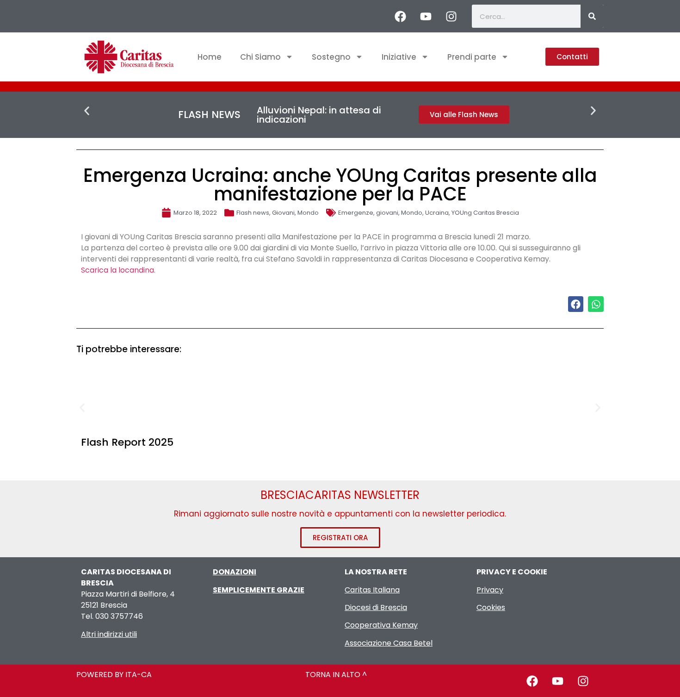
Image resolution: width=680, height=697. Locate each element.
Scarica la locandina (117, 270)
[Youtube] (425, 16)
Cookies (490, 607)
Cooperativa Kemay (381, 625)
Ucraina (437, 212)
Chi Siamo (260, 56)
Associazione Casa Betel (389, 643)
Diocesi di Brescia (376, 607)
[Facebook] (400, 16)
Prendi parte (471, 56)
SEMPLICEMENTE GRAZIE (258, 590)
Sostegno (331, 56)
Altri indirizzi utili (109, 634)
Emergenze (355, 212)
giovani (387, 212)
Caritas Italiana (372, 590)
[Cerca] (592, 16)
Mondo (308, 212)
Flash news (252, 212)
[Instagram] (451, 16)
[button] (87, 111)
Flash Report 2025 (127, 442)
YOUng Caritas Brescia (485, 212)
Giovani (283, 212)
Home (210, 56)
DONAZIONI (234, 571)
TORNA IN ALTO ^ (336, 674)
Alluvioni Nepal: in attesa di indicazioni (319, 115)
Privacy (489, 590)
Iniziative (399, 56)
